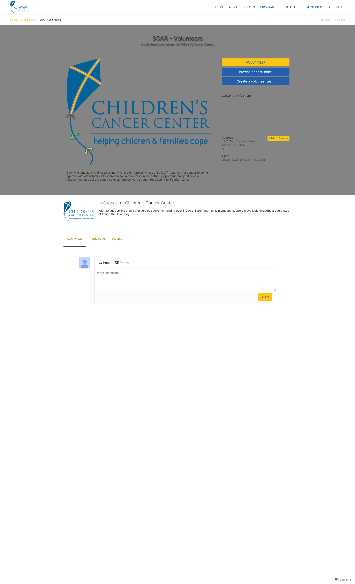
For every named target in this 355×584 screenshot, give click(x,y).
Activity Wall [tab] (75, 238)
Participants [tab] (98, 238)
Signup (316, 7)
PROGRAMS (268, 7)
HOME (219, 7)
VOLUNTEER (255, 62)
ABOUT (234, 7)
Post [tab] (106, 263)
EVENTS (249, 7)
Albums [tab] (117, 238)
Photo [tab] (124, 263)
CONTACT (288, 7)
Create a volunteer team (255, 81)
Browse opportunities (255, 72)
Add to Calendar (279, 138)
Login (337, 7)
